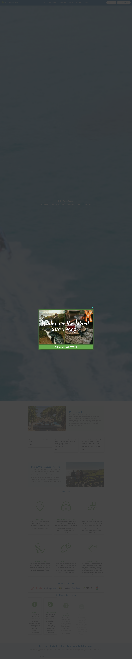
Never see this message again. (66, 352)
